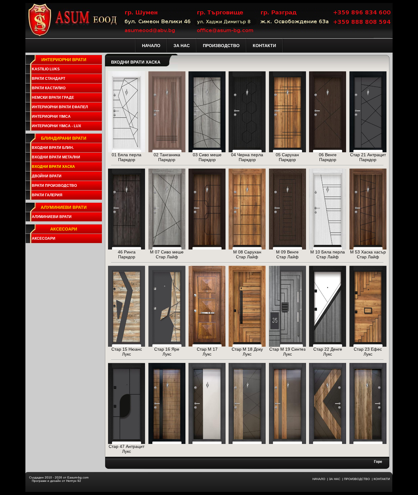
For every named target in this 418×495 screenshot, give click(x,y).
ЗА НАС (334, 479)
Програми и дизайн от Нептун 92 (56, 480)
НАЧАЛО (318, 479)
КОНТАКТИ (382, 479)
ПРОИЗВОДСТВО (357, 479)
